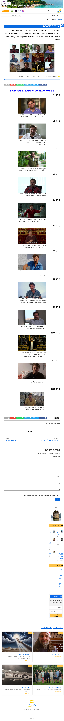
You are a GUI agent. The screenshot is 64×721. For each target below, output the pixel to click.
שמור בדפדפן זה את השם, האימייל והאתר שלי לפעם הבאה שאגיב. (41, 495)
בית (51, 10)
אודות (45, 10)
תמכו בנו (8, 714)
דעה (61, 569)
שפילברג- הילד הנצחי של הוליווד (60, 555)
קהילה (31, 10)
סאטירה (57, 19)
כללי (61, 589)
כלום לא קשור (56, 654)
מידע (61, 572)
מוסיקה (60, 584)
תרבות (60, 578)
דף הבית (62, 19)
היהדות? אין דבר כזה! (22, 654)
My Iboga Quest (55, 687)
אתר (59, 489)
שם (59, 477)
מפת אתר (32, 718)
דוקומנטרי (59, 575)
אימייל (58, 483)
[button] (62, 25)
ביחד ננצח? (26, 687)
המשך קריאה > (57, 656)
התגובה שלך (56, 456)
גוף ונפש (60, 586)
